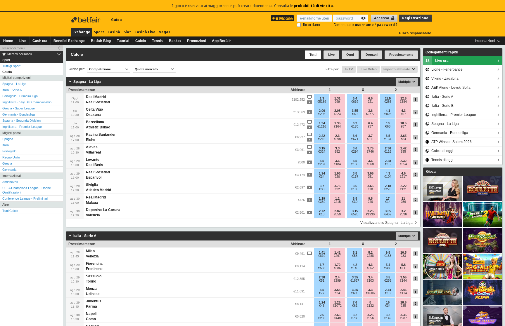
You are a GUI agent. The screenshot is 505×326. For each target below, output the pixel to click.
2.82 (337, 211)
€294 (354, 151)
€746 (370, 151)
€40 (370, 201)
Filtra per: (332, 69)
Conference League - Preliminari (25, 198)
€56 (403, 201)
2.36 (388, 148)
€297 (337, 255)
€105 (354, 189)
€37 (370, 126)
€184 (337, 164)
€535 (321, 267)
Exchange (81, 31)
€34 (321, 176)
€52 (337, 151)
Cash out (39, 41)
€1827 (354, 280)
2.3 (337, 135)
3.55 (355, 110)
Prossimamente (401, 54)
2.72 (322, 211)
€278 (387, 189)
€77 (321, 293)
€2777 (370, 113)
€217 (403, 176)
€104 (387, 176)
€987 (403, 318)
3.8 (355, 173)
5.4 (388, 264)
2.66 (337, 314)
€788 (354, 318)
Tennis (157, 41)
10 (388, 123)
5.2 (370, 252)
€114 (403, 293)
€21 (370, 101)
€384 (403, 101)
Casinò (114, 31)
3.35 (355, 277)
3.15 (322, 148)
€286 (387, 101)
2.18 (388, 185)
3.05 (388, 211)
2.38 (322, 277)
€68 (387, 126)
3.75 (370, 148)
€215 (337, 201)
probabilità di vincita (313, 5)
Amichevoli (10, 182)
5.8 (403, 264)
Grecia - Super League (18, 108)
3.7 (370, 135)
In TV (349, 69)
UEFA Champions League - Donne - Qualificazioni (27, 190)
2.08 (337, 110)
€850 (337, 214)
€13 (321, 214)
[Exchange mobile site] (282, 18)
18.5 (403, 302)
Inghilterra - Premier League (22, 126)
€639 (354, 101)
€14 (387, 201)
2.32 (403, 160)
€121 (403, 189)
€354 (403, 164)
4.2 (355, 264)
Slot (127, 31)
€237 (321, 164)
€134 (387, 138)
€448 (337, 318)
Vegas (164, 31)
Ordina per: (77, 69)
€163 (387, 255)
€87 (403, 126)
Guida (116, 19)
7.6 (355, 302)
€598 (337, 138)
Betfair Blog (101, 41)
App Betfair (221, 41)
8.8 (355, 198)
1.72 (337, 264)
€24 (337, 293)
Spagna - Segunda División (21, 120)
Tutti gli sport (11, 66)
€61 (354, 305)
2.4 (337, 277)
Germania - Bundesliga (18, 114)
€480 (387, 267)
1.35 (337, 123)
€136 (354, 164)
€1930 (370, 214)
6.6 (370, 98)
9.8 (370, 198)
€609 (354, 293)
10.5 (403, 123)
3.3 (337, 148)
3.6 (370, 110)
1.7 (322, 264)
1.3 (322, 98)
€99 (337, 101)
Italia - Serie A (12, 90)
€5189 (321, 101)
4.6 (403, 173)
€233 (321, 318)
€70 (370, 189)
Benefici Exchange (69, 41)
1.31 (337, 98)
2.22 (322, 135)
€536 (403, 214)
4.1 (388, 110)
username (365, 24)
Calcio (140, 41)
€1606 (370, 293)
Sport (99, 31)
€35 (403, 305)
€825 (387, 113)
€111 (403, 267)
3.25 (370, 211)
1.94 (322, 173)
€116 (387, 151)
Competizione (100, 69)
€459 (387, 214)
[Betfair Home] (86, 19)
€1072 (337, 305)
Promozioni (196, 41)
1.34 (322, 123)
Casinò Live (144, 31)
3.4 (370, 277)
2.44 (388, 289)
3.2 (403, 211)
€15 (387, 164)
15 (388, 302)
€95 (403, 151)
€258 (387, 280)
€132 (370, 305)
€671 (354, 138)
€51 (370, 176)
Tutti (313, 54)
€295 (321, 113)
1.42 (337, 252)
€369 (321, 201)
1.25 (337, 302)
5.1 (355, 252)
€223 (337, 113)
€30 (321, 189)
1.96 (337, 173)
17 (388, 198)
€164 (337, 126)
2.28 (388, 160)
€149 (387, 318)
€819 (321, 255)
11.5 (388, 98)
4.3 (403, 110)
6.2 (355, 123)
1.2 (337, 198)
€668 (370, 164)
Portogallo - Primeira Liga (20, 96)
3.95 (370, 173)
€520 (354, 214)
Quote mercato (146, 69)
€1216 (321, 126)
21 (403, 198)
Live (22, 41)
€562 (370, 267)
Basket (175, 41)
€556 (370, 318)
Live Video (368, 69)
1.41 (322, 252)
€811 (370, 138)
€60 (354, 113)
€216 (321, 138)
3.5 (388, 135)
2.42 (403, 148)
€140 (354, 267)
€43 (321, 305)
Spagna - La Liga (14, 84)
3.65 (403, 135)
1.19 (322, 198)
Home (8, 41)
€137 (354, 176)
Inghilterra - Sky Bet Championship (26, 102)
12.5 (403, 98)
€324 (321, 151)
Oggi (350, 54)
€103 (370, 280)
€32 (337, 189)
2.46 (403, 289)
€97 (403, 113)
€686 (337, 267)
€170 (354, 126)
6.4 (355, 98)
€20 (337, 176)
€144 (403, 280)
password (386, 24)
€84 (403, 138)
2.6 (322, 314)
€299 (337, 280)
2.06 (322, 110)
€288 (370, 255)
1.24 (322, 302)
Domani (372, 54)
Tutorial (123, 41)
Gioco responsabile (415, 33)
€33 (403, 255)
